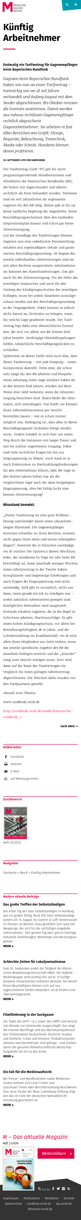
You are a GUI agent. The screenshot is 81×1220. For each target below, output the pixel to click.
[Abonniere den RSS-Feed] (68, 1188)
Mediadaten (32, 1198)
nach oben (67, 726)
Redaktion (52, 1198)
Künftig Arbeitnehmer (45, 873)
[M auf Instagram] (63, 1188)
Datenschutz (13, 1203)
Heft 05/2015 (12, 842)
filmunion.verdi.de (40, 1209)
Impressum (11, 1198)
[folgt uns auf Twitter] (58, 1188)
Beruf (24, 873)
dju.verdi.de (64, 1203)
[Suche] (39, 1188)
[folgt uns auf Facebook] (53, 1188)
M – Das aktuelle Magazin (35, 1137)
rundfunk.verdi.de (39, 1203)
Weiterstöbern (54, 1153)
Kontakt (69, 1198)
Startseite (10, 873)
